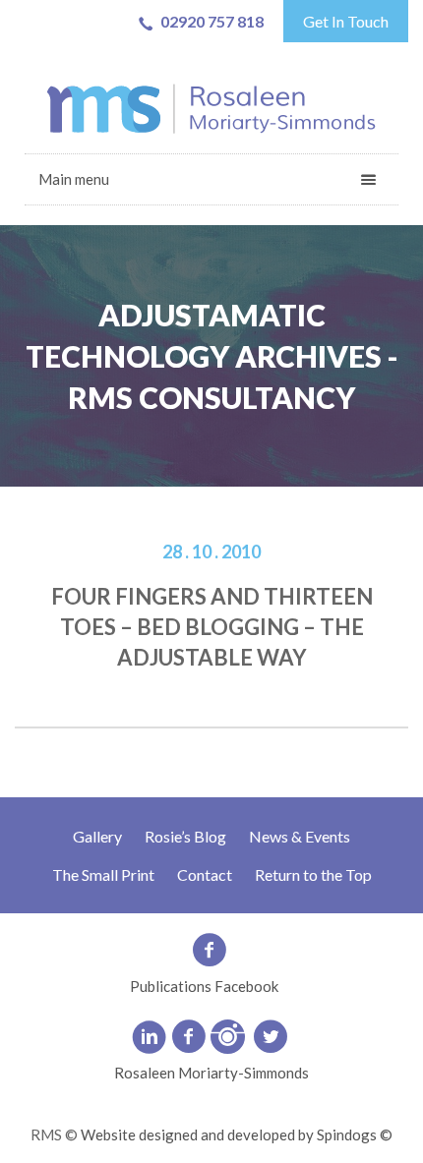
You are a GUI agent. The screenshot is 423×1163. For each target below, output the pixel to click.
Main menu (73, 179)
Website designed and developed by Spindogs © (237, 1134)
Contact (204, 874)
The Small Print (103, 874)
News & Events (299, 836)
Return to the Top (313, 874)
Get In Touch (346, 21)
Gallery (97, 836)
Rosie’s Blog (185, 836)
